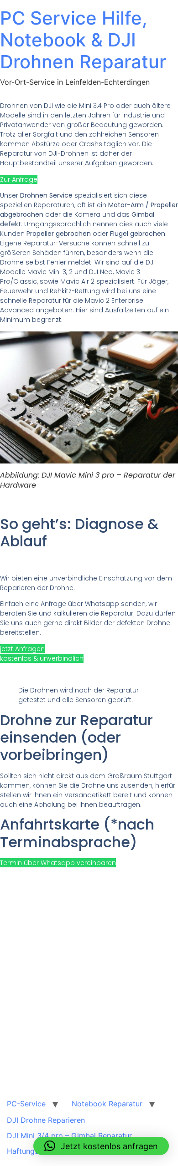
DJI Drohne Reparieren (46, 1120)
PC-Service (26, 1103)
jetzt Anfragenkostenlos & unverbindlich (42, 653)
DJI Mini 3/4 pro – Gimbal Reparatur (69, 1135)
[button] (101, 1146)
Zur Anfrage (18, 179)
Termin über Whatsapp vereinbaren (58, 862)
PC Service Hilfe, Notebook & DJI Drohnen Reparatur (83, 40)
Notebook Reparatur (107, 1103)
